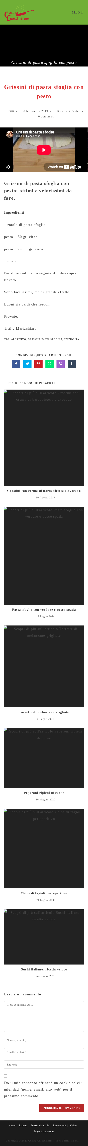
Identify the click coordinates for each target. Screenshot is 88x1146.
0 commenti (46, 116)
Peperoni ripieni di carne (44, 792)
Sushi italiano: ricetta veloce (44, 969)
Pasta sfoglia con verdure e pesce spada (44, 609)
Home (12, 1125)
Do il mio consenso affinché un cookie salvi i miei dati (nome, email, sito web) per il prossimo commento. (43, 1089)
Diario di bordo (40, 1125)
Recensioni (59, 1125)
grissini (34, 339)
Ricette (62, 111)
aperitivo (18, 339)
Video (76, 111)
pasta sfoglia (52, 339)
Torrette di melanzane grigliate (44, 712)
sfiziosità (71, 339)
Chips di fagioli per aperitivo (44, 893)
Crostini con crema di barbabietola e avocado (44, 490)
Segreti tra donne (44, 1131)
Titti (11, 111)
